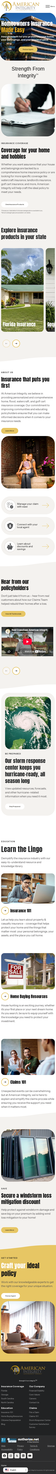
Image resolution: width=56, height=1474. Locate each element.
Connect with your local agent (27, 526)
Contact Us (34, 1402)
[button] (16, 343)
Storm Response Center (40, 1420)
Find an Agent (28, 49)
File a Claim (34, 1412)
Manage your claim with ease (27, 505)
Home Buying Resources (29, 996)
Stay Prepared (14, 806)
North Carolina (7, 1402)
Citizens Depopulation (11, 1420)
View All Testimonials (13, 614)
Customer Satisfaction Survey (39, 1425)
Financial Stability (36, 1390)
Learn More (9, 431)
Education (7, 1408)
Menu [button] (52, 6)
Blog (3, 1424)
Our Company (37, 1386)
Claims (33, 1408)
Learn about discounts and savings (25, 546)
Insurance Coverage (12, 1386)
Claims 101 (18, 1082)
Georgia (4, 1394)
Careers (32, 1398)
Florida (4, 1390)
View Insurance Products (14, 204)
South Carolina (7, 1398)
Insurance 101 (20, 911)
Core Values (34, 1394)
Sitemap (51, 1446)
